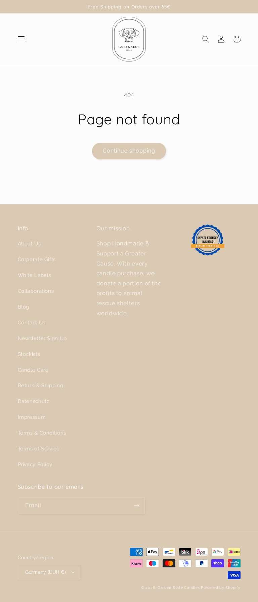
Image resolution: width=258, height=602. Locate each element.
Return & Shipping (40, 385)
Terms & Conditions (42, 433)
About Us (29, 243)
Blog (24, 307)
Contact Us (31, 322)
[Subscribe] (136, 505)
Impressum (32, 417)
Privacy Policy (35, 464)
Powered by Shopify (220, 588)
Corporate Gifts (37, 259)
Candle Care (33, 370)
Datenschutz (33, 401)
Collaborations (36, 291)
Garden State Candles (179, 588)
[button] (21, 39)
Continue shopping (129, 151)
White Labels (34, 275)
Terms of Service (39, 448)
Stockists (29, 354)
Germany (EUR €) (45, 572)
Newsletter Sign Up (42, 338)
